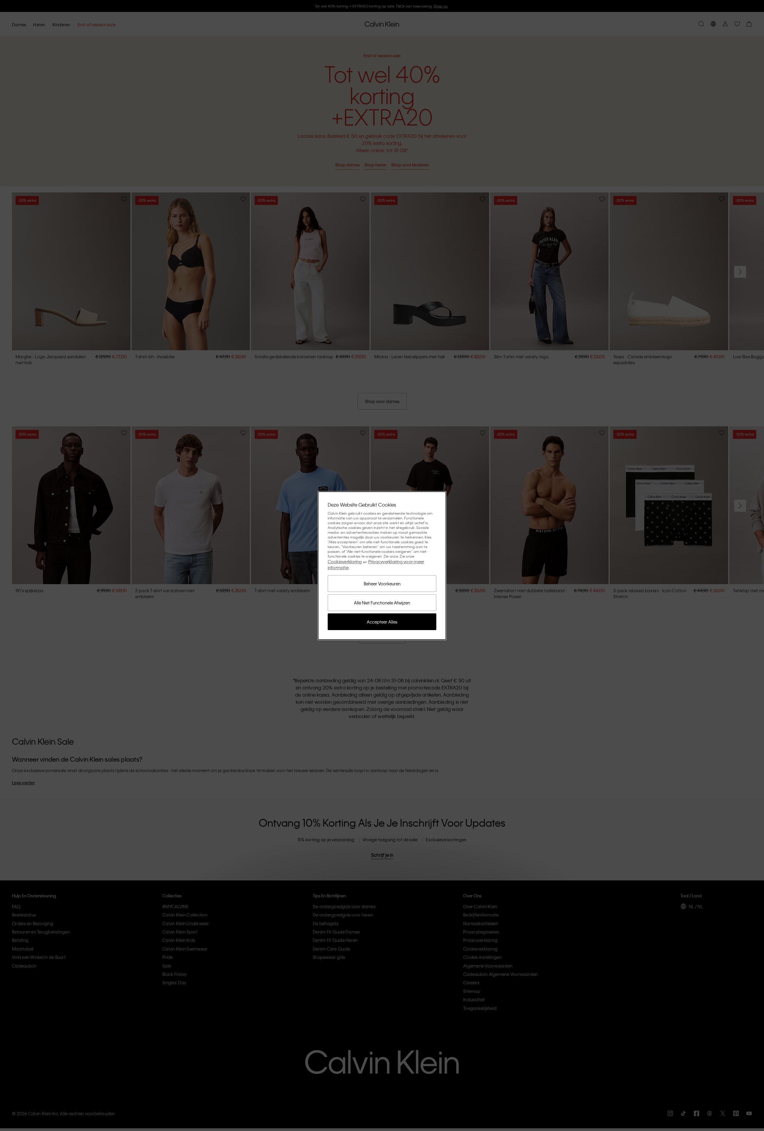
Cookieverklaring (345, 561)
